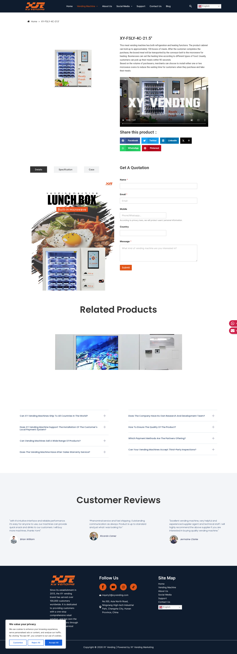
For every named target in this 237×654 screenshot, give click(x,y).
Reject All (36, 642)
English (206, 6)
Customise (18, 642)
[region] (35, 634)
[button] (96, 6)
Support (141, 6)
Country (124, 226)
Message (125, 241)
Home (69, 6)
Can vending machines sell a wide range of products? (50, 440)
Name (124, 179)
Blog (168, 6)
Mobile (123, 209)
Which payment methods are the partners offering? (157, 438)
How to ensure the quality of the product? (152, 427)
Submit (126, 267)
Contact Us (156, 6)
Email (123, 194)
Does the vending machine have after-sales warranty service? (55, 452)
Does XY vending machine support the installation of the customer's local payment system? (58, 428)
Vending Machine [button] (86, 6)
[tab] (38, 169)
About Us (107, 6)
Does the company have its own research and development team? (166, 415)
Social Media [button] (123, 6)
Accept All (53, 642)
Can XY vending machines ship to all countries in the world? (54, 415)
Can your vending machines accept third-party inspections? (162, 449)
